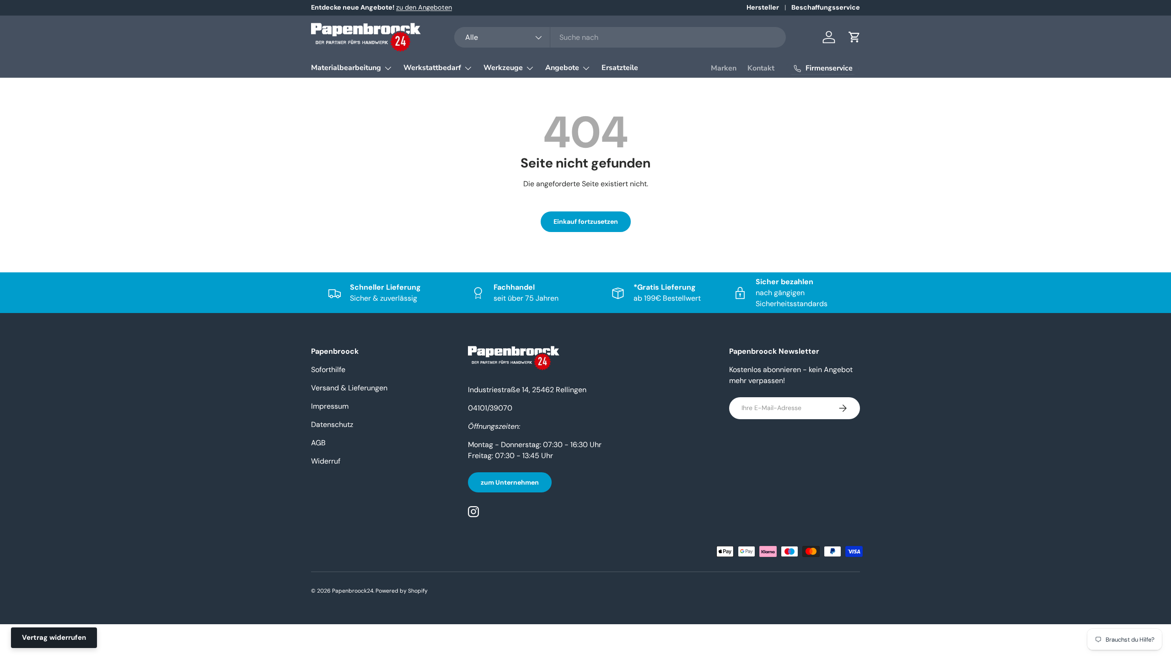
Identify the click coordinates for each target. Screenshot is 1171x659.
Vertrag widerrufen (54, 637)
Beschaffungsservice (825, 7)
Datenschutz (332, 424)
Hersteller (763, 7)
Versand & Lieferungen (349, 388)
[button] (854, 37)
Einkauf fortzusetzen (585, 221)
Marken (723, 68)
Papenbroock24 (352, 590)
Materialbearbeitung (346, 68)
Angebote (562, 68)
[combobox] (620, 37)
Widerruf (325, 461)
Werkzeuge (503, 68)
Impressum (330, 406)
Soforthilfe (328, 369)
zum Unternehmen (510, 482)
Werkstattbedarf (432, 68)
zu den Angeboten (424, 7)
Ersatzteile (620, 68)
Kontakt (760, 68)
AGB (318, 443)
